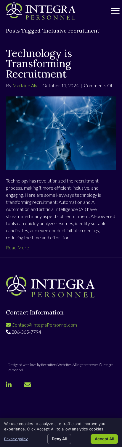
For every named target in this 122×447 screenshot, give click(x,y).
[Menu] (115, 11)
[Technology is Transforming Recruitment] (61, 132)
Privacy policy (16, 439)
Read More (17, 247)
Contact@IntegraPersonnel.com (44, 324)
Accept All (104, 438)
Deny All (59, 438)
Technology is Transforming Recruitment (39, 63)
